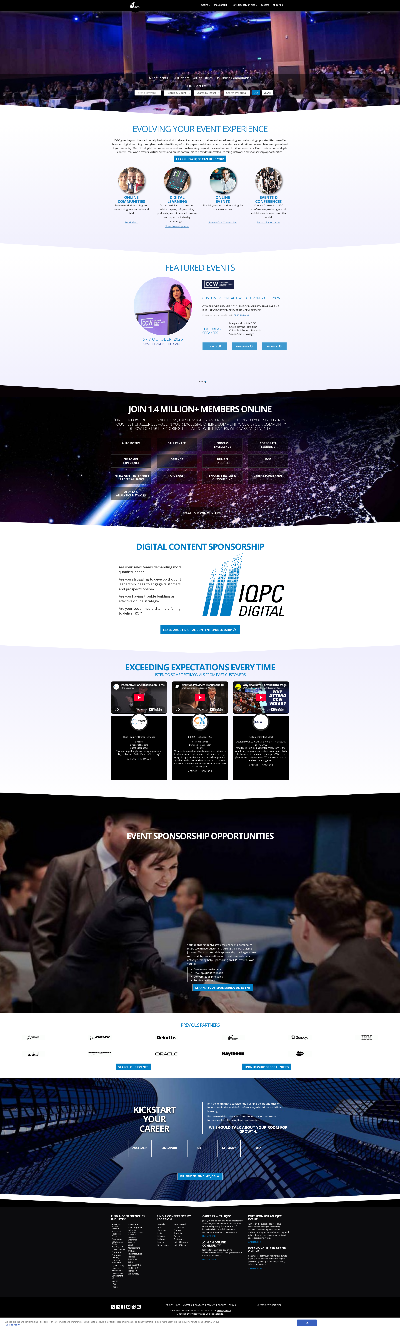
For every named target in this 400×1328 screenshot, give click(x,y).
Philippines (179, 1227)
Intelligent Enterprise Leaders (132, 1239)
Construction (117, 1252)
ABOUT (169, 1305)
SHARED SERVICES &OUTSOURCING (222, 477)
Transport (132, 1270)
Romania (178, 1233)
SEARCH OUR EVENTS (133, 1067)
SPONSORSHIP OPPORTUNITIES (267, 1067)
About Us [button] (278, 5)
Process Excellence (132, 1257)
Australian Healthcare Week (116, 1233)
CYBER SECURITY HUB (268, 475)
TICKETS (213, 346)
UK (199, 1148)
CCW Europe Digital (117, 1243)
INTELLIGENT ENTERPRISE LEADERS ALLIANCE (131, 477)
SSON (130, 1262)
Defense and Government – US (118, 1275)
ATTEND (131, 758)
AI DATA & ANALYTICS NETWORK (131, 493)
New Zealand (180, 1224)
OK (306, 1322)
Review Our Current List (222, 222)
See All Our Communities (201, 513)
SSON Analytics (134, 1265)
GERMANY (229, 1148)
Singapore (178, 1236)
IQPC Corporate (135, 1227)
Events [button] (204, 5)
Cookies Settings (214, 1313)
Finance (115, 1287)
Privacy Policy (224, 1310)
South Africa (179, 1239)
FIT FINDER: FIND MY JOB (198, 1176)
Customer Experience (116, 1261)
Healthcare (133, 1224)
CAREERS (187, 1305)
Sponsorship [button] (221, 5)
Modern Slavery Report (188, 1313)
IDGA (268, 459)
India (160, 1233)
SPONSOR (272, 346)
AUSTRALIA (140, 1148)
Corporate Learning (116, 1256)
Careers (265, 5)
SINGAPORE (170, 1148)
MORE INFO (242, 346)
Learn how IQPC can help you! (200, 159)
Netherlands (163, 1245)
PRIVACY (211, 1305)
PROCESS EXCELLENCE (222, 445)
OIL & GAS (176, 475)
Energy (115, 1281)
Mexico (161, 1242)
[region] (200, 1322)
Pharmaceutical (135, 1253)
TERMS (232, 1305)
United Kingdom (181, 1242)
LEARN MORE (208, 1236)
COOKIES (222, 1305)
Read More (131, 222)
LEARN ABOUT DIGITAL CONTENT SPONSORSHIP (197, 630)
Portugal (177, 1230)
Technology (133, 1268)
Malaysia (161, 1239)
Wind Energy (133, 1273)
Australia (161, 1224)
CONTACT (199, 1305)
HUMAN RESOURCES (222, 461)
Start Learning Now (177, 226)
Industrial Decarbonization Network (135, 1232)
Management (134, 1248)
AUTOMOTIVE (131, 443)
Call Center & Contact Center (118, 1248)
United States (180, 1245)
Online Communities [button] (244, 5)
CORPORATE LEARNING (268, 445)
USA (258, 1148)
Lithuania (161, 1236)
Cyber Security (118, 1265)
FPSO (114, 1284)
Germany (162, 1230)
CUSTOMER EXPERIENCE (131, 461)
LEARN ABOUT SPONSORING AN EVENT (223, 987)
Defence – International (117, 1269)
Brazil (160, 1227)
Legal (130, 1245)
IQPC (236, 315)
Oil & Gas (132, 1251)
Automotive (117, 1239)
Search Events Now (268, 222)
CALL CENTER (177, 443)
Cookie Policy (13, 1324)
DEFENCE (177, 459)
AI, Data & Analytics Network (116, 1226)
